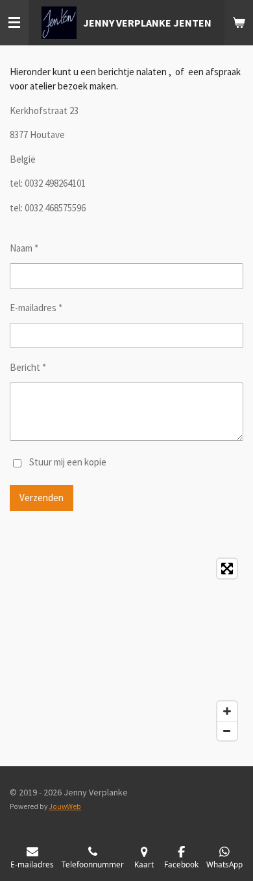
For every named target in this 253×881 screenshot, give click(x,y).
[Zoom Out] (227, 730)
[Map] (126, 649)
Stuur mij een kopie (67, 462)
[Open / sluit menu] (14, 22)
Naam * (24, 248)
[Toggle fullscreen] (227, 568)
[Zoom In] (227, 711)
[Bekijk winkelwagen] (238, 22)
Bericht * (28, 367)
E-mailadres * (36, 307)
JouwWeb (65, 806)
